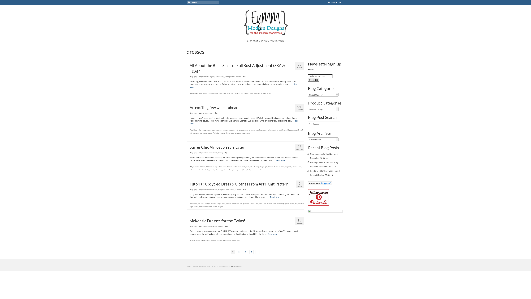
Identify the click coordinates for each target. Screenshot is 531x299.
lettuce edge (281, 204)
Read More (280, 160)
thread (235, 170)
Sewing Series (230, 76)
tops (258, 93)
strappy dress (228, 170)
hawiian (281, 167)
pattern (192, 170)
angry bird (194, 204)
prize (210, 133)
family (243, 167)
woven (269, 93)
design (219, 204)
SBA (241, 93)
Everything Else (213, 76)
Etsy (233, 204)
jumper (229, 240)
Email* (311, 69)
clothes (205, 93)
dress (224, 167)
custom (210, 93)
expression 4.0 (233, 130)
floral (247, 167)
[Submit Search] (189, 2)
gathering (256, 167)
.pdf (192, 130)
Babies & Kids (212, 153)
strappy (220, 170)
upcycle (244, 133)
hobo (269, 130)
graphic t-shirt (254, 204)
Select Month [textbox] (315, 139)
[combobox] (323, 95)
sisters (212, 170)
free (241, 204)
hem (260, 204)
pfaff (297, 130)
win (249, 133)
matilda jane (283, 130)
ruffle (202, 170)
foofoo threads (243, 130)
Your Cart (336, 2)
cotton (220, 167)
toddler (240, 170)
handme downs (273, 167)
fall (212, 240)
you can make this (256, 170)
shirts (201, 207)
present (197, 170)
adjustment (194, 93)
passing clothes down (294, 167)
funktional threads (254, 130)
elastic (235, 167)
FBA (224, 93)
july (286, 167)
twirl (248, 170)
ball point (201, 204)
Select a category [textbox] (317, 109)
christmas (202, 167)
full (232, 93)
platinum (205, 133)
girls (266, 167)
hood (264, 204)
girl (263, 167)
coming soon (212, 130)
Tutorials (238, 76)
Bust (200, 93)
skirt (216, 170)
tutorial (215, 207)
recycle (297, 204)
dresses (215, 93)
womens (263, 93)
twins (244, 170)
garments (237, 93)
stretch (205, 207)
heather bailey (221, 240)
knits (274, 204)
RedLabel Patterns (219, 133)
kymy (195, 76)
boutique (204, 130)
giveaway (264, 130)
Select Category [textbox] (316, 94)
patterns (292, 130)
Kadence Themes (236, 266)
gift (260, 167)
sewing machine (236, 133)
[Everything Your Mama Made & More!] (265, 22)
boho (199, 130)
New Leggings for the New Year (324, 154)
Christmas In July (211, 167)
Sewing (221, 76)
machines (275, 130)
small (251, 93)
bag (195, 130)
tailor (255, 93)
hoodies (269, 204)
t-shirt (210, 207)
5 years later (195, 167)
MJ (288, 130)
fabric (221, 93)
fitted (228, 93)
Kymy (195, 113)
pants (287, 204)
